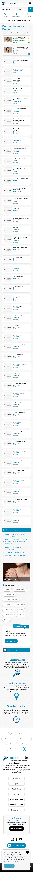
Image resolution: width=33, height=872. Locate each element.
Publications (16, 789)
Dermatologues (14, 749)
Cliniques (13, 744)
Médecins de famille (17, 734)
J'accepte (9, 866)
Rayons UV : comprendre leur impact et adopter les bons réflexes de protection (17, 542)
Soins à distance (16, 16)
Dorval (21, 610)
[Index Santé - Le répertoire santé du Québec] (12, 3)
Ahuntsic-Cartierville (12, 600)
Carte (7, 620)
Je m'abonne (18, 829)
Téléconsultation (13, 650)
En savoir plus (11, 641)
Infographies (27, 16)
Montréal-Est (10, 594)
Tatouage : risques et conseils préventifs (15, 557)
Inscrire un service (18, 845)
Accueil (13, 20)
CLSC (23, 744)
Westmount (9, 615)
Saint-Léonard (20, 605)
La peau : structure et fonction (15, 552)
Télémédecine (9, 739)
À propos (16, 778)
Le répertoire (16, 784)
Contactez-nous (16, 810)
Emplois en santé (16, 799)
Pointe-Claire (10, 610)
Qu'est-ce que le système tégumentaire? (13, 548)
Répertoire (5, 16)
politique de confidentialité (12, 861)
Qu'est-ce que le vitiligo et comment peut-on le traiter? (17, 535)
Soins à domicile (25, 739)
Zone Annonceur (16, 805)
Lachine (8, 605)
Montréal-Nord (20, 589)
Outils (16, 794)
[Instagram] (12, 839)
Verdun (8, 589)
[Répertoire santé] (24, 749)
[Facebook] (16, 839)
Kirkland (21, 615)
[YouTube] (20, 839)
